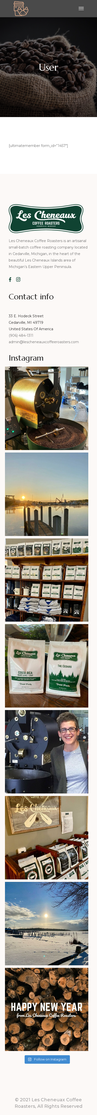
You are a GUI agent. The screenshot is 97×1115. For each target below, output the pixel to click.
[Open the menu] (81, 8)
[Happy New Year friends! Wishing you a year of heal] (46, 1009)
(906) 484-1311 (21, 335)
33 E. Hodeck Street (26, 316)
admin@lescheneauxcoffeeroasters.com (44, 342)
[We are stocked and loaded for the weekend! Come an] (46, 580)
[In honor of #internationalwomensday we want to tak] (46, 751)
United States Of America (31, 329)
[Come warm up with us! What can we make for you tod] (46, 923)
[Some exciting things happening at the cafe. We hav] (46, 666)
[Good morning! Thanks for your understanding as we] (46, 408)
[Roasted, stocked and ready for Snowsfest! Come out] (46, 837)
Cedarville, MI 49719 (26, 322)
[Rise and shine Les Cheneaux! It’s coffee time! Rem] (46, 494)
